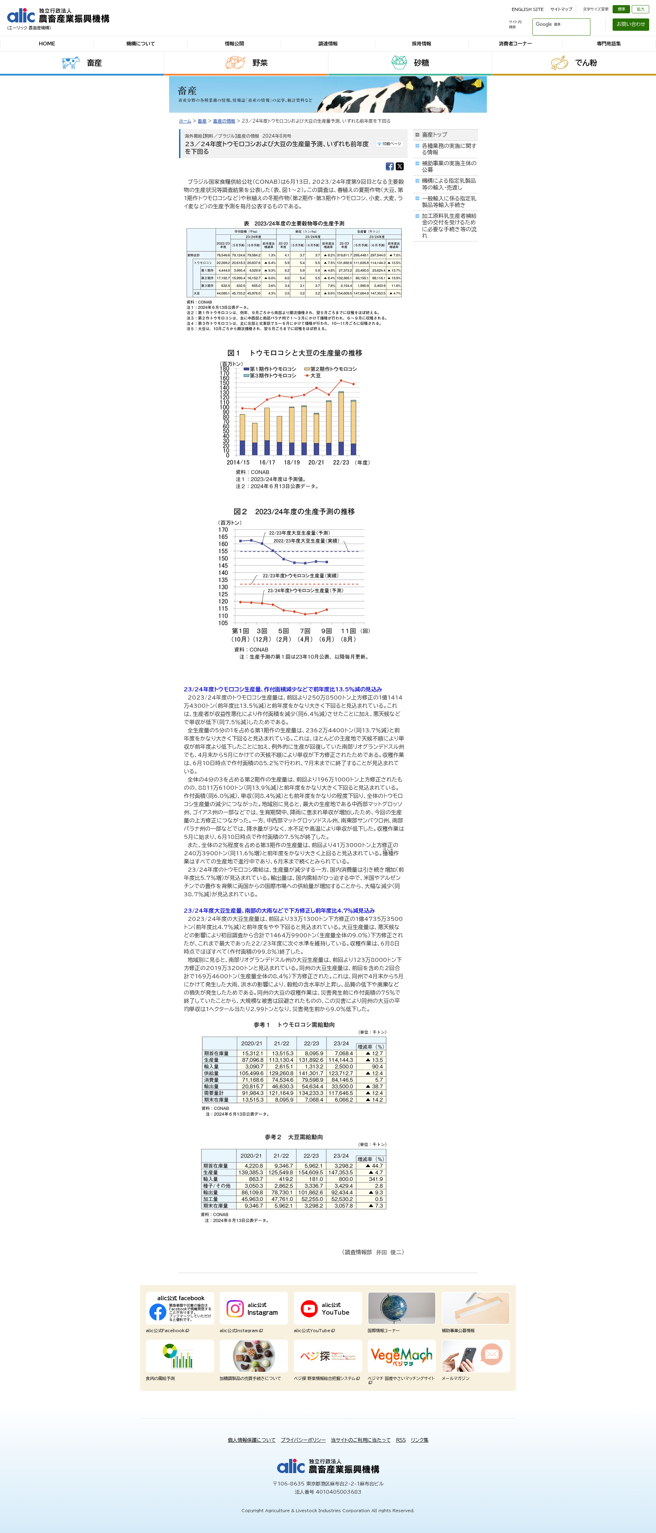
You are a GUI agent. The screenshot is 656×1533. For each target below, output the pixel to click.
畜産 (94, 63)
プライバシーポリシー (303, 1440)
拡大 (640, 9)
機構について (140, 43)
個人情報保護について (252, 1440)
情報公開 (234, 43)
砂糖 (421, 63)
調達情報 (328, 43)
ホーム (185, 121)
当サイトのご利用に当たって (361, 1440)
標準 (621, 9)
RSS (401, 1440)
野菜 (260, 63)
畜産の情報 (224, 121)
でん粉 (586, 63)
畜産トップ (434, 134)
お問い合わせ (631, 24)
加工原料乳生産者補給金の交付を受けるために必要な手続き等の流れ (449, 225)
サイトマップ (561, 9)
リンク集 (419, 1440)
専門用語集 (609, 43)
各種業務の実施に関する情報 (449, 149)
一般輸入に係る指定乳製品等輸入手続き (449, 202)
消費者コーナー (515, 43)
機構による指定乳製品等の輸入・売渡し (449, 184)
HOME (47, 43)
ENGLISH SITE (528, 9)
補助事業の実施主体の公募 (449, 166)
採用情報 (421, 43)
